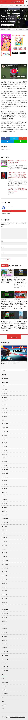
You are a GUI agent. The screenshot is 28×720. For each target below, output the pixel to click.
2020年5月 (4, 632)
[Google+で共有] (22, 138)
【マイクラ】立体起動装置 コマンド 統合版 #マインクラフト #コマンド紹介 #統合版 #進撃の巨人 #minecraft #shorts (20, 325)
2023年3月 (4, 503)
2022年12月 (5, 515)
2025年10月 (5, 386)
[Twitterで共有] (14, 138)
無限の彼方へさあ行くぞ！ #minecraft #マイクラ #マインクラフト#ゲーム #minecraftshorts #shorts (20, 283)
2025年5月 (4, 405)
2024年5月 (4, 450)
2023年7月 (4, 488)
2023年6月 (4, 492)
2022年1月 (4, 556)
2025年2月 (4, 416)
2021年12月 (5, 560)
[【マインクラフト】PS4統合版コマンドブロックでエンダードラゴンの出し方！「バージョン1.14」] (4, 190)
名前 (2, 241)
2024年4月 (4, 454)
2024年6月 (4, 446)
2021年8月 (4, 575)
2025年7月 (4, 397)
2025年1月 (4, 420)
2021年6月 (4, 583)
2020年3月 (4, 640)
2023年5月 (4, 496)
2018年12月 (5, 666)
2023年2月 (4, 507)
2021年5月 (4, 587)
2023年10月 (5, 477)
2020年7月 (4, 625)
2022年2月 (4, 552)
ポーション (4, 689)
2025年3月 (4, 412)
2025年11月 (5, 382)
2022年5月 (4, 541)
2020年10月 (5, 613)
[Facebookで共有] (5, 138)
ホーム (2, 5)
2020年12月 (5, 606)
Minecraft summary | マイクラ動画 (17, 717)
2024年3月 (4, 458)
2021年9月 (4, 571)
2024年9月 (4, 435)
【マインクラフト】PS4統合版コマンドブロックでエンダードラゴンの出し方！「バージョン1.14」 (17, 189)
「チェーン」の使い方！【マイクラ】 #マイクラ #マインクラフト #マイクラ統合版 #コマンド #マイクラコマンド (7, 305)
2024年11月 (5, 427)
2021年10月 (5, 568)
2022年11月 (5, 518)
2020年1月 (4, 647)
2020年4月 (4, 636)
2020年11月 (5, 609)
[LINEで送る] (20, 141)
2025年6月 (4, 401)
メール (2, 246)
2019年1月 (4, 663)
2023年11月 (5, 473)
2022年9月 (4, 526)
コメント (3, 226)
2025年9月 (4, 389)
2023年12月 (5, 469)
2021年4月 (4, 590)
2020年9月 (4, 617)
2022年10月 (5, 522)
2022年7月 (4, 534)
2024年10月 (5, 431)
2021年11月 (5, 564)
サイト (2, 252)
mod (13, 5)
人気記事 (7, 5)
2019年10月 (5, 659)
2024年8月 (4, 439)
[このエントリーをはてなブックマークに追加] (7, 141)
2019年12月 (5, 651)
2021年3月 (4, 594)
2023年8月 (4, 484)
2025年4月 (4, 408)
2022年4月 (4, 545)
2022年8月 (4, 530)
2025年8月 (4, 393)
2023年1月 (4, 511)
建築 (21, 5)
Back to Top (14, 337)
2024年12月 (5, 423)
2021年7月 (4, 579)
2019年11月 (5, 655)
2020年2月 (4, 643)
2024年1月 (4, 465)
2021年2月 (4, 598)
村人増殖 (4, 705)
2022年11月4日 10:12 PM (8, 210)
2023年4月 (4, 499)
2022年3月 (4, 549)
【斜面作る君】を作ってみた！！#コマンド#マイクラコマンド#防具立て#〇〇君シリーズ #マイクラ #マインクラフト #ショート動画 (7, 326)
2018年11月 (5, 670)
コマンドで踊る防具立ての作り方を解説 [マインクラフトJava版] (7, 281)
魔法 (17, 5)
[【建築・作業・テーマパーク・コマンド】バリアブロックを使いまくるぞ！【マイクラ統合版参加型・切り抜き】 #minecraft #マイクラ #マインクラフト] (4, 175)
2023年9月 (4, 480)
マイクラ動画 (5, 693)
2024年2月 (4, 461)
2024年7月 (4, 442)
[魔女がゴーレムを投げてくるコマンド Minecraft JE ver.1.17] (4, 163)
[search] (26, 370)
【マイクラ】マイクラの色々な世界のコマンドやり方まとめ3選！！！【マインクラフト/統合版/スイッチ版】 (20, 305)
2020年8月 (4, 621)
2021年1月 (4, 602)
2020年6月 (4, 628)
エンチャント (5, 682)
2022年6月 (4, 537)
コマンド (11, 25)
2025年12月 (5, 378)
